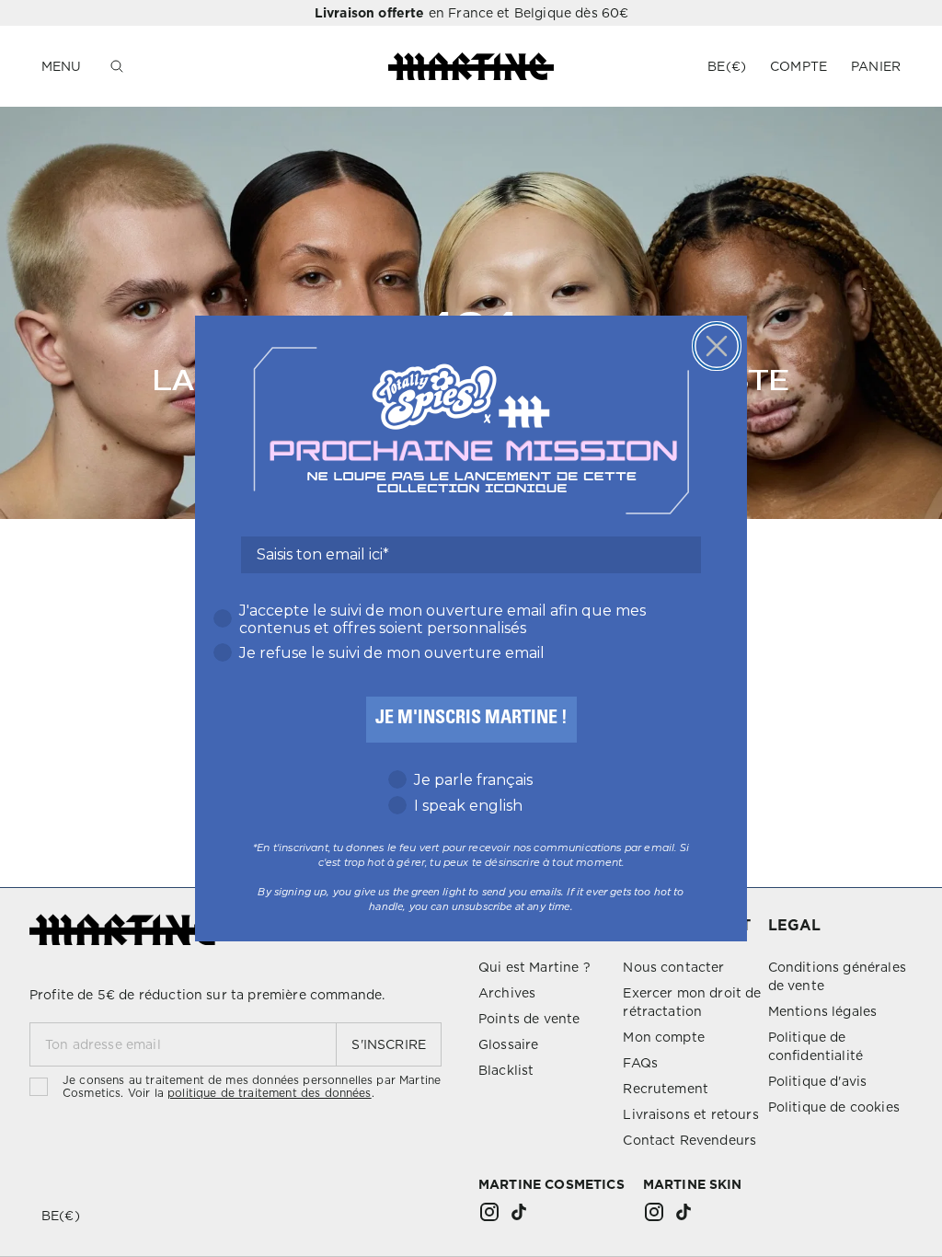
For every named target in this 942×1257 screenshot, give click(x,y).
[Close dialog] (717, 346)
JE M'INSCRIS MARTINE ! (471, 719)
